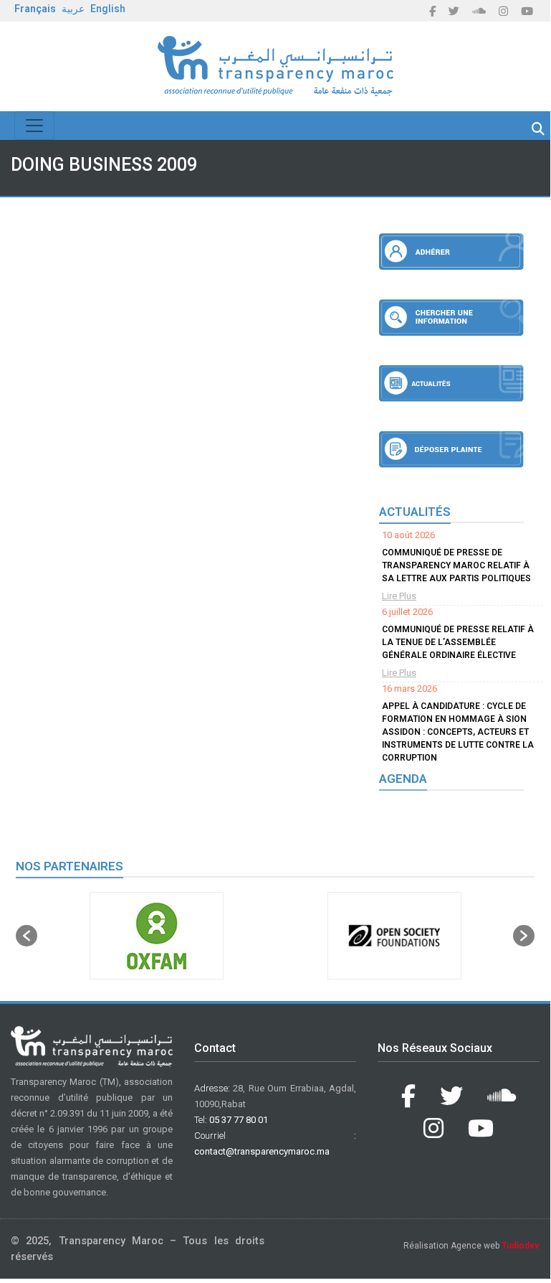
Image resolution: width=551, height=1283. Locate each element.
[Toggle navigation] (34, 125)
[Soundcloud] (479, 11)
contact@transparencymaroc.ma (262, 1151)
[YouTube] (527, 11)
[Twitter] (454, 11)
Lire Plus (399, 596)
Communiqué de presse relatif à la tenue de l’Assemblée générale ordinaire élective (458, 642)
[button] (26, 935)
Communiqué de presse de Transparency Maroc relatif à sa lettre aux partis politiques (456, 565)
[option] (156, 935)
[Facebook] (432, 11)
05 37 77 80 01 (238, 1119)
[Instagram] (503, 11)
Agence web (495, 1246)
